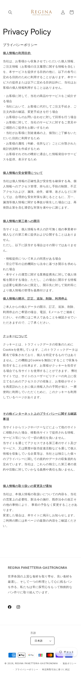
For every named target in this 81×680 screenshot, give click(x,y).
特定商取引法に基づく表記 (56, 669)
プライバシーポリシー (26, 669)
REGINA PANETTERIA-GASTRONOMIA (36, 663)
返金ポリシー (69, 663)
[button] (10, 12)
